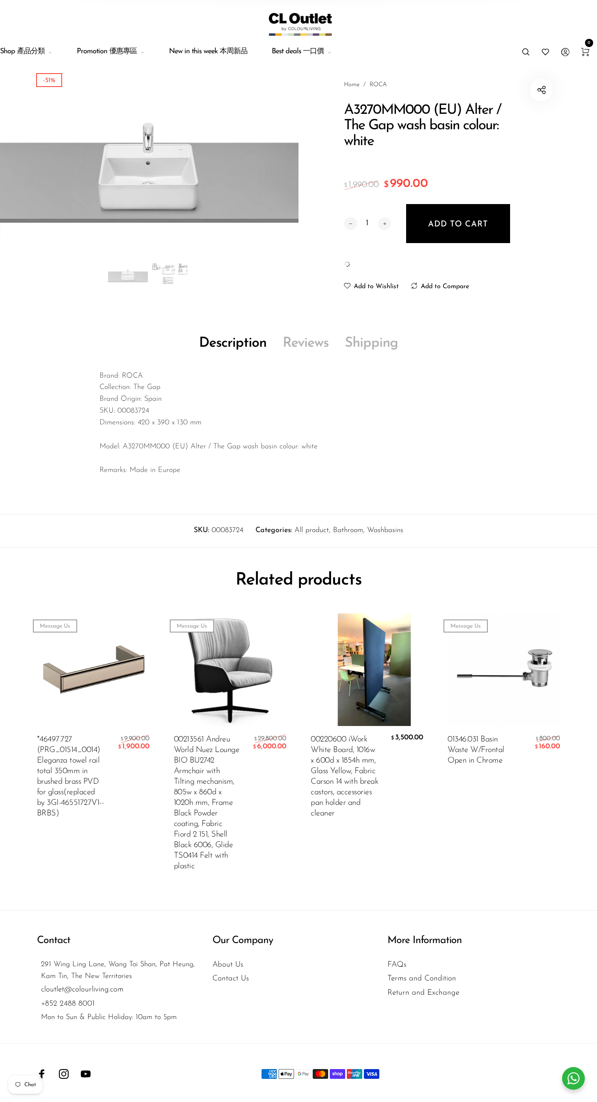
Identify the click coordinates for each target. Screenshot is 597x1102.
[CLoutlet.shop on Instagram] (64, 1074)
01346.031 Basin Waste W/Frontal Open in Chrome (476, 750)
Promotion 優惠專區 (107, 51)
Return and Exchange (423, 993)
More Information (424, 940)
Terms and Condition (421, 978)
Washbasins (385, 530)
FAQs (397, 965)
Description (232, 343)
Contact (53, 940)
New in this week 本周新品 (208, 51)
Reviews (306, 343)
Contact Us (230, 978)
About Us (227, 965)
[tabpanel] (149, 168)
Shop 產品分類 (22, 51)
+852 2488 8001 (68, 1004)
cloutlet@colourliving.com (82, 989)
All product (311, 530)
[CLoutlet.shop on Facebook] (42, 1074)
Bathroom (348, 530)
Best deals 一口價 (298, 51)
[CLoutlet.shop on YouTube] (86, 1074)
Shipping (371, 343)
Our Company (242, 940)
